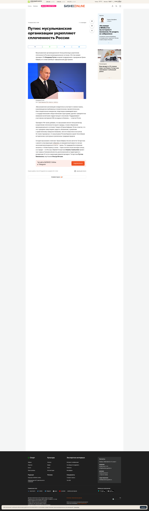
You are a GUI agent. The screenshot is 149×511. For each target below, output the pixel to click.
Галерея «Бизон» (71, 477)
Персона (30, 465)
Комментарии (57, 177)
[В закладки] (92, 26)
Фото (48, 467)
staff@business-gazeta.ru (105, 479)
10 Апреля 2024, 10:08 (33, 22)
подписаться (78, 163)
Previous (100, 43)
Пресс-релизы (31, 470)
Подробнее (76, 507)
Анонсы (49, 462)
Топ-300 (69, 480)
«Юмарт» (109, 21)
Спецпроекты (71, 475)
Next (119, 43)
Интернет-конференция (73, 462)
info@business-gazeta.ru (105, 468)
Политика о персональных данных (74, 497)
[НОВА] (48, 6)
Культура (51, 458)
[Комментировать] (92, 21)
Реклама (50, 475)
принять (143, 507)
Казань (30, 6)
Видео (48, 465)
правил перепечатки (82, 503)
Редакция (31, 475)
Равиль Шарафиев (112, 19)
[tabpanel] (109, 28)
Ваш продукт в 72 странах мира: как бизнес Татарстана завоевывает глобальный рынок (109, 68)
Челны (96, 1)
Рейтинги (69, 467)
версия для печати (81, 171)
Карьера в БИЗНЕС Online (34, 477)
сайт (65, 59)
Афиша (30, 462)
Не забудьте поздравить (73, 465)
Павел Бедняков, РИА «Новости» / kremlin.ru (48, 102)
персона (101, 15)
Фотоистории (50, 470)
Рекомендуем (103, 64)
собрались (56, 143)
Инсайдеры (70, 470)
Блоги (29, 467)
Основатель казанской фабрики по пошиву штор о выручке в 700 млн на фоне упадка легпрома (109, 38)
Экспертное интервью (76, 458)
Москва (106, 1)
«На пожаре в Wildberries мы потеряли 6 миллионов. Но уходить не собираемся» (109, 30)
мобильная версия (72, 491)
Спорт (32, 458)
